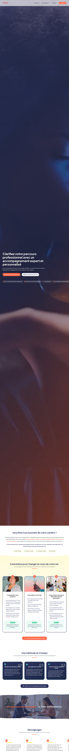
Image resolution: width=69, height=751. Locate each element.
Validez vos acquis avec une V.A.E (30, 274)
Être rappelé (62, 3)
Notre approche (45, 3)
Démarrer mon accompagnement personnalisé (35, 686)
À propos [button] (54, 3)
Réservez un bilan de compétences (11, 274)
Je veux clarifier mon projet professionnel (35, 638)
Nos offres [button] (36, 3)
